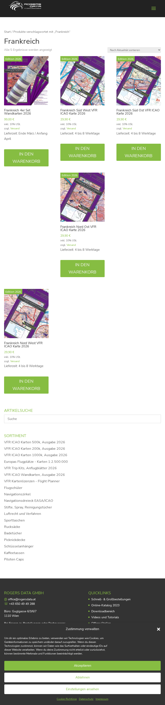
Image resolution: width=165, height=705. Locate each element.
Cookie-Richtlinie (67, 699)
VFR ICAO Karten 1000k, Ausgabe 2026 (35, 455)
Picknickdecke (14, 540)
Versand (15, 128)
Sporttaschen (14, 520)
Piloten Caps (14, 559)
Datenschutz (86, 699)
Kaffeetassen (14, 553)
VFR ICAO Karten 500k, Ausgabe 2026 (34, 442)
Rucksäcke (12, 526)
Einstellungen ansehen (82, 689)
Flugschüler (13, 487)
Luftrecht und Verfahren (22, 513)
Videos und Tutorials (105, 617)
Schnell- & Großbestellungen (111, 599)
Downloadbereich (103, 611)
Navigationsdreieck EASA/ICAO (28, 500)
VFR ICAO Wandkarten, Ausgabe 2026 (34, 474)
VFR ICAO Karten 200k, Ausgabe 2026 (34, 448)
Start (7, 32)
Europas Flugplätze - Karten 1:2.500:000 (36, 461)
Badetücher (13, 533)
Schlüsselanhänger (19, 546)
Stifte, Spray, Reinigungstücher (28, 507)
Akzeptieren (82, 665)
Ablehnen (82, 677)
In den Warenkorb (26, 157)
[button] (158, 629)
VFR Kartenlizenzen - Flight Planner (32, 481)
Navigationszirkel (17, 494)
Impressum (102, 699)
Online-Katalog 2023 (105, 605)
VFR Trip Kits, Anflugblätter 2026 (30, 468)
